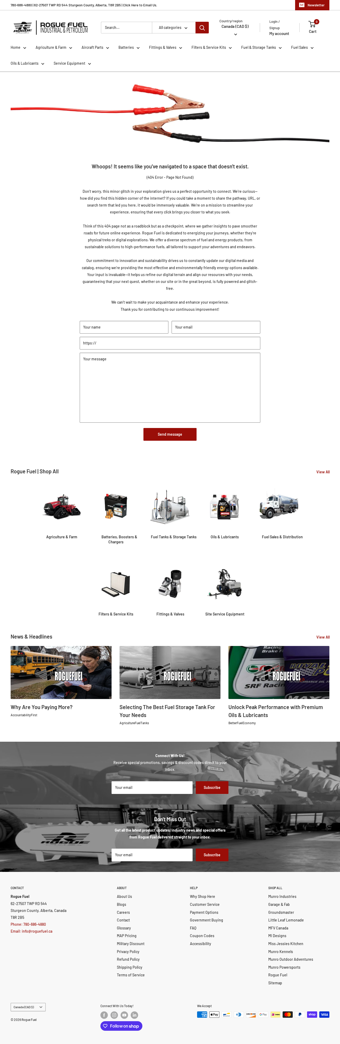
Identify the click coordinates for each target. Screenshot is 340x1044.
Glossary (124, 928)
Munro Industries (282, 896)
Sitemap (275, 983)
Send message (170, 434)
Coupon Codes (202, 935)
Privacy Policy (128, 951)
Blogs (121, 904)
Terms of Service (131, 975)
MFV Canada (278, 928)
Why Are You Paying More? (42, 707)
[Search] (202, 27)
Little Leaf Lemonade (286, 920)
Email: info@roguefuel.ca (31, 931)
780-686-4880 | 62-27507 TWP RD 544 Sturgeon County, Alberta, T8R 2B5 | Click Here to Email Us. (84, 5)
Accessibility (200, 943)
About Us (124, 896)
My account (279, 33)
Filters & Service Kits (209, 47)
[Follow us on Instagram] (114, 1015)
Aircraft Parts (92, 47)
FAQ (193, 928)
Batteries (126, 47)
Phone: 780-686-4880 (28, 924)
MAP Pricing (127, 935)
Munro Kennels (280, 951)
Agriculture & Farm (51, 47)
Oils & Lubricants (25, 63)
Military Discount (130, 943)
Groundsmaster (281, 912)
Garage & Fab (279, 904)
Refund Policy (128, 959)
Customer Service (205, 904)
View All (323, 472)
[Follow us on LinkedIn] (134, 1015)
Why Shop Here (202, 896)
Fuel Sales (299, 47)
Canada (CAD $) (24, 1007)
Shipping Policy (129, 967)
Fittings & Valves (162, 47)
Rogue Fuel (277, 975)
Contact (123, 920)
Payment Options (204, 912)
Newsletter (316, 5)
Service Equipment (69, 63)
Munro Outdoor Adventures (290, 959)
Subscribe (212, 787)
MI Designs (277, 935)
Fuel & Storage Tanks (258, 47)
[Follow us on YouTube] (124, 1015)
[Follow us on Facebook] (104, 1015)
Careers (123, 912)
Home (15, 47)
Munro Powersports (284, 967)
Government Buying (206, 920)
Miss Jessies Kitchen (285, 943)
